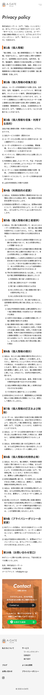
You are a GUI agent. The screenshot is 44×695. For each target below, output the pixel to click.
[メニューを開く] (40, 4)
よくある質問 (27, 665)
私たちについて (8, 648)
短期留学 (27, 655)
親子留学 (27, 659)
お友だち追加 (19, 622)
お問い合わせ (7, 671)
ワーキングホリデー (31, 651)
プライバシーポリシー (30, 671)
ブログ (4, 665)
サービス (25, 648)
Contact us (14, 605)
